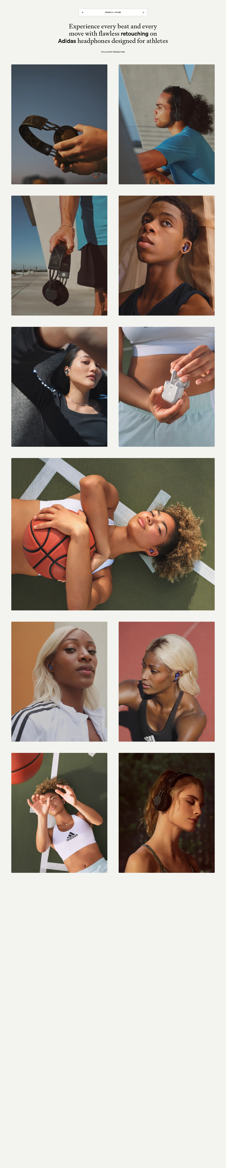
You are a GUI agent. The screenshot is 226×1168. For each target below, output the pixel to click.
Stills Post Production (113, 52)
